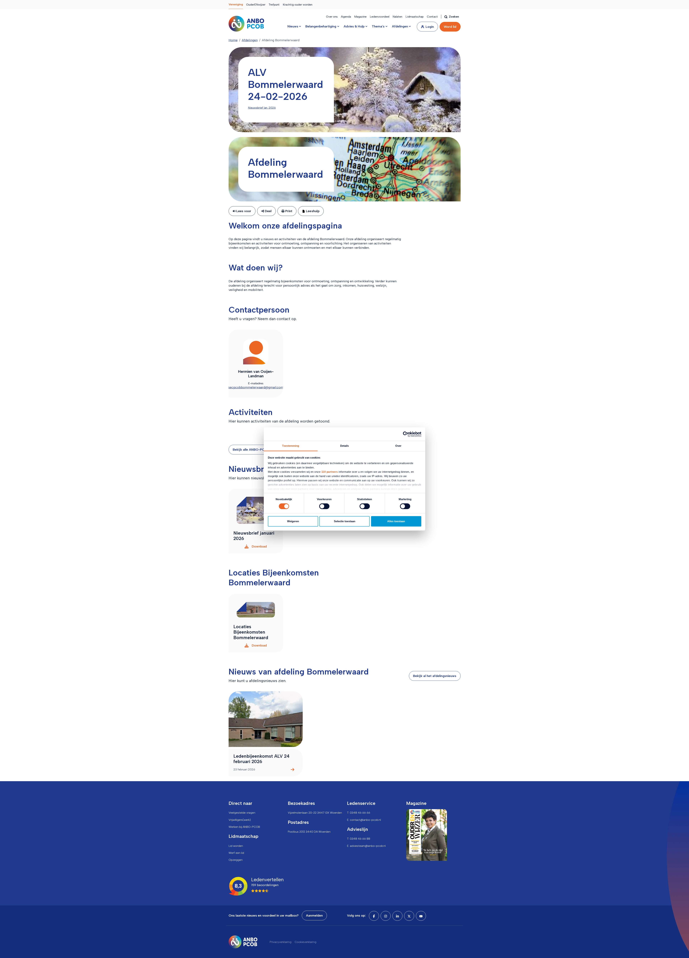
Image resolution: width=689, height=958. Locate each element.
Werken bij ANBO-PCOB (244, 827)
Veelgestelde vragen (242, 812)
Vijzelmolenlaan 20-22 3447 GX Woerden (315, 812)
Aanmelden (314, 915)
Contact (432, 16)
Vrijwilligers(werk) (240, 820)
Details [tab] (344, 445)
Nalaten (397, 16)
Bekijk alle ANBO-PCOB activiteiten (260, 450)
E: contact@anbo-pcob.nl (364, 820)
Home (233, 40)
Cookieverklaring (305, 942)
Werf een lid (236, 853)
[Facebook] (374, 916)
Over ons (332, 16)
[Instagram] (386, 916)
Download (259, 546)
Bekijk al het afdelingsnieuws (434, 676)
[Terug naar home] (246, 24)
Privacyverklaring (280, 942)
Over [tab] (398, 445)
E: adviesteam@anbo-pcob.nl (366, 846)
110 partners (329, 471)
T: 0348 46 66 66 (358, 812)
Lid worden (236, 846)
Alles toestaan (396, 521)
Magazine (360, 16)
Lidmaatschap (415, 16)
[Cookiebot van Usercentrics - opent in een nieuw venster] (405, 434)
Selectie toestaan (344, 521)
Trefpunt (274, 4)
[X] (409, 916)
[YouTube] (421, 916)
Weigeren (293, 521)
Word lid (450, 27)
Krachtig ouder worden (297, 4)
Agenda (346, 16)
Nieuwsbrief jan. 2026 (262, 107)
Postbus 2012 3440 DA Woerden (309, 831)
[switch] (324, 506)
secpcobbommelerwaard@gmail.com (255, 387)
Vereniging (236, 4)
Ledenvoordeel (379, 16)
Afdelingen (250, 40)
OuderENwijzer (255, 4)
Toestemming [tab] (290, 445)
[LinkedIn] (397, 916)
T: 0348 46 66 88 (358, 838)
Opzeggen (236, 860)
